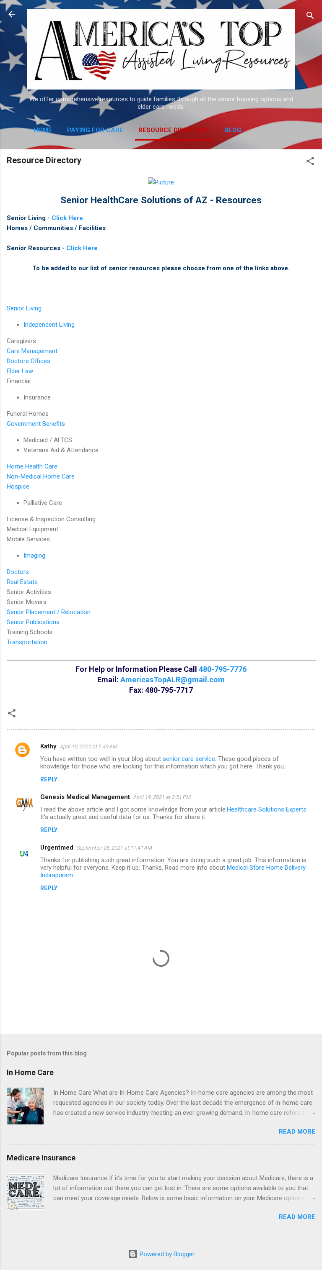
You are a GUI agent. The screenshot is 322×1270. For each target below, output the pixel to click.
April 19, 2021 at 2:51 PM (162, 797)
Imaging (34, 555)
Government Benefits (36, 424)
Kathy (48, 746)
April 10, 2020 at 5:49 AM (88, 746)
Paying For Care (95, 130)
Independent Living (49, 324)
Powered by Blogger (166, 1254)
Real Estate (22, 582)
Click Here (67, 218)
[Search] (310, 17)
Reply (48, 779)
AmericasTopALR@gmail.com (172, 679)
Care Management (32, 351)
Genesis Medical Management (85, 797)
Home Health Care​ (32, 466)
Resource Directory (173, 130)
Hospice (18, 486)
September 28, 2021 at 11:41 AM (114, 848)
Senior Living (24, 308)
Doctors (18, 572)
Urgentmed (56, 847)
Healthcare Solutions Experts (266, 809)
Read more (297, 1131)
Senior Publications (33, 622)
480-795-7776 (223, 669)
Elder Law (20, 371)
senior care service (189, 759)
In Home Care (30, 1072)
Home (43, 130)
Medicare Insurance (41, 1157)
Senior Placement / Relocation (49, 612)
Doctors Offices (28, 361)
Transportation (27, 642)
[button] (310, 162)
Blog (233, 130)
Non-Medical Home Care (41, 476)
